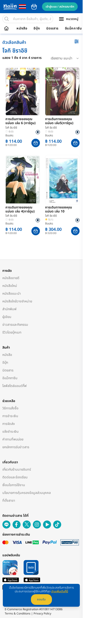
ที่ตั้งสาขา (8, 500)
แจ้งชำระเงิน (10, 431)
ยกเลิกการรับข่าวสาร (15, 447)
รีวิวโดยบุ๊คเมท (11, 332)
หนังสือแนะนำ (11, 293)
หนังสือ (22, 28)
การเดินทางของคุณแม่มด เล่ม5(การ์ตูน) (59, 121)
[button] (35, 143)
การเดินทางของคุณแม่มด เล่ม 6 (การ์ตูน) (20, 121)
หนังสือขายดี (10, 278)
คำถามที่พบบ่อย (12, 439)
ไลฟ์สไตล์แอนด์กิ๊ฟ (14, 385)
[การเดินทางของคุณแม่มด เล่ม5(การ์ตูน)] (62, 91)
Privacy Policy (42, 613)
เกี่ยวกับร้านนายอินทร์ (16, 469)
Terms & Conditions (17, 613)
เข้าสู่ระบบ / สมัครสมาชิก (60, 6)
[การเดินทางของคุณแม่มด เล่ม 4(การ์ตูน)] (22, 179)
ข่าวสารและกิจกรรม (15, 324)
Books (9, 135)
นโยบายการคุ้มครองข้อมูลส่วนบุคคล (26, 492)
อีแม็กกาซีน (73, 28)
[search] (7, 19)
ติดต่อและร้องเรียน (15, 477)
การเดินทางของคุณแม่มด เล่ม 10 (58, 210)
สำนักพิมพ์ (9, 309)
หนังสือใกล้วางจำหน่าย (17, 301)
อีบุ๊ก (37, 28)
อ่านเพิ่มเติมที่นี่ (59, 591)
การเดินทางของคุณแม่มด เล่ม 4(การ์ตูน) (20, 210)
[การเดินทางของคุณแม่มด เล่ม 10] (62, 179)
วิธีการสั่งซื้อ (10, 408)
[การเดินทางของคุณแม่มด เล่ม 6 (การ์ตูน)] (22, 91)
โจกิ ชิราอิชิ (11, 128)
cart (34, 6)
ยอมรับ (41, 599)
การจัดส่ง (8, 423)
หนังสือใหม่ (9, 285)
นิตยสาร (52, 28)
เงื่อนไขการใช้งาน (13, 485)
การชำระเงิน (10, 416)
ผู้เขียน (6, 316)
